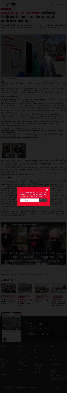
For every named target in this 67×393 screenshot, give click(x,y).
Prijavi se (43, 200)
